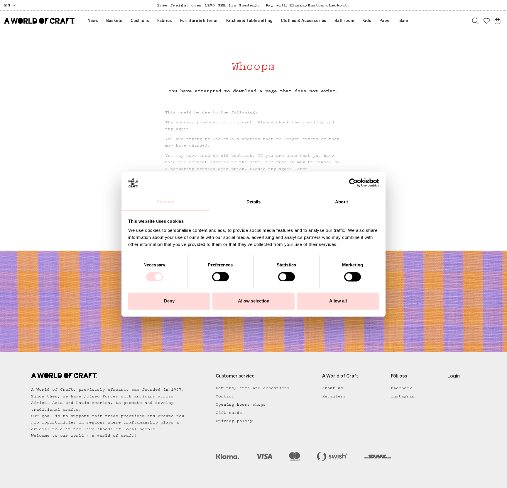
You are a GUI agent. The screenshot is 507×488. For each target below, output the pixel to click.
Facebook (401, 388)
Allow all (338, 301)
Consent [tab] (165, 202)
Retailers (334, 396)
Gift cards (229, 413)
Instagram (403, 396)
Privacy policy (234, 421)
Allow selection (253, 301)
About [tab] (341, 202)
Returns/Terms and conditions (253, 388)
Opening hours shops (241, 404)
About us (332, 388)
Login (453, 376)
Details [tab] (253, 202)
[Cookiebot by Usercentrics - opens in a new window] (353, 182)
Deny (169, 301)
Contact (225, 396)
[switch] (220, 276)
